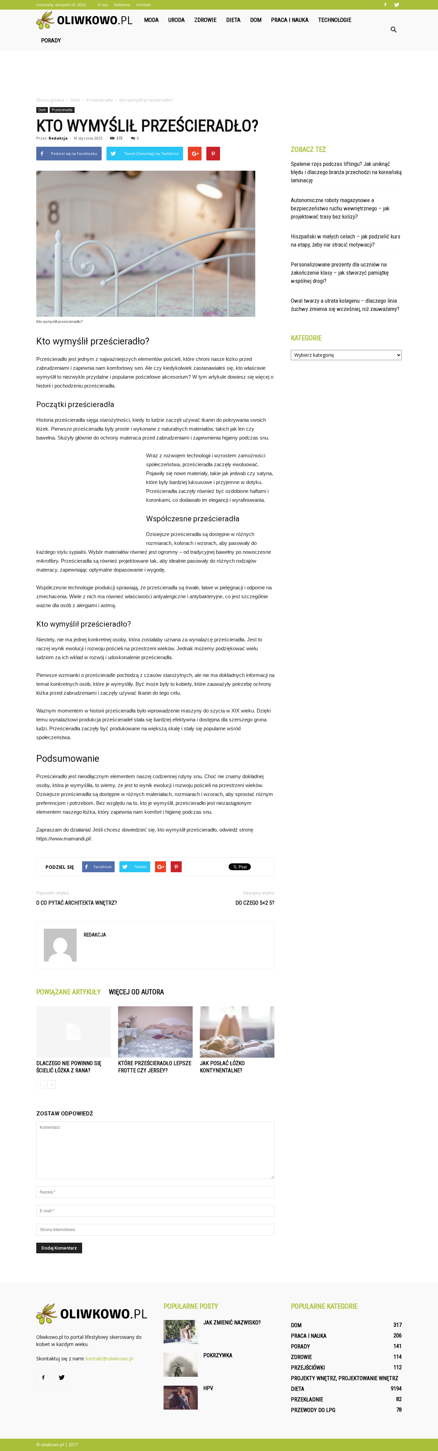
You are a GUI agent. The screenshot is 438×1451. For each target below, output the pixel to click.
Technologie (334, 19)
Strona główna (50, 100)
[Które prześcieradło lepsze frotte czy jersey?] (155, 1032)
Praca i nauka (290, 19)
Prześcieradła (62, 109)
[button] (393, 30)
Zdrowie (205, 19)
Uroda (176, 19)
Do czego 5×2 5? (254, 903)
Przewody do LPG (313, 1410)
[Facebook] (385, 5)
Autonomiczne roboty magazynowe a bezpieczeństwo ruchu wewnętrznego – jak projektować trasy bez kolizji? (340, 208)
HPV (208, 1388)
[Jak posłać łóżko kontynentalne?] (237, 1032)
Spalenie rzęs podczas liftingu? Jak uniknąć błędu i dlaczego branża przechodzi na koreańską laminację (346, 172)
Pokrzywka (217, 1355)
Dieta (233, 19)
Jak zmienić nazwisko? (232, 1322)
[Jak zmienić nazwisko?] (181, 1332)
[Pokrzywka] (181, 1365)
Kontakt (144, 4)
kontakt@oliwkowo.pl (109, 1358)
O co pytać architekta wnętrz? (76, 903)
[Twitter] (396, 5)
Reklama (122, 4)
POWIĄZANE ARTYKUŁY (68, 992)
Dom (255, 19)
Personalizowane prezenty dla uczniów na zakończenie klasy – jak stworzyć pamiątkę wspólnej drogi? (340, 272)
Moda (151, 19)
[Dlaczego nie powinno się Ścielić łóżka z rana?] (73, 1032)
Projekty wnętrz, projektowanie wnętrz (344, 1378)
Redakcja (58, 138)
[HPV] (181, 1398)
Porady (51, 40)
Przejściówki (308, 1367)
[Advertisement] (219, 74)
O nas (103, 4)
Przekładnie (307, 1399)
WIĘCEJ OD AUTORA (136, 992)
